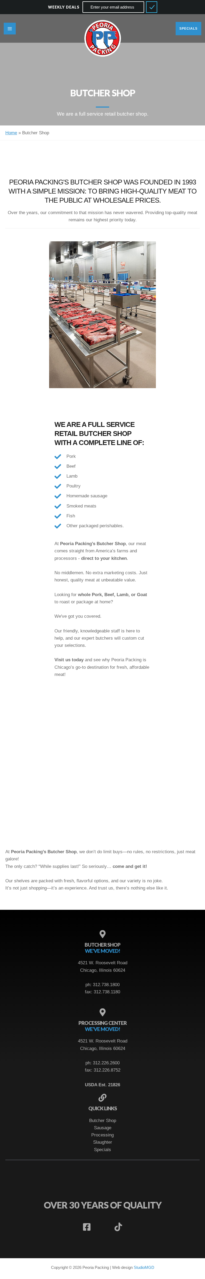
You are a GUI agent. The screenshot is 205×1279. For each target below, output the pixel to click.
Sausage (102, 1127)
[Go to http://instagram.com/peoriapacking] (102, 1227)
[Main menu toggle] (10, 29)
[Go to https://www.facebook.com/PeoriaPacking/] (86, 1227)
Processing (102, 1135)
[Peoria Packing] (102, 38)
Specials (102, 1149)
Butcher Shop (102, 1120)
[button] (190, 28)
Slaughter (102, 1142)
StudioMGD (144, 1267)
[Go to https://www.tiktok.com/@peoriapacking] (118, 1227)
